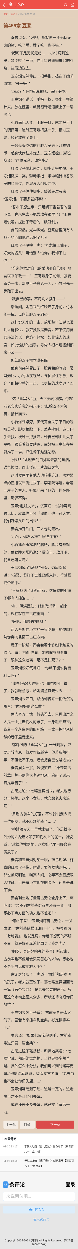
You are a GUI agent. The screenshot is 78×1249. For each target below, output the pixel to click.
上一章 (11, 1124)
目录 (27, 1124)
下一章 (55, 1124)
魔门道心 (10, 14)
